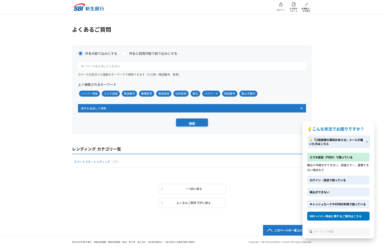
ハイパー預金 (89, 93)
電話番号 (129, 93)
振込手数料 (248, 93)
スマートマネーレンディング (97, 162)
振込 (195, 93)
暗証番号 (229, 93)
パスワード (211, 93)
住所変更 (181, 93)
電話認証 (163, 93)
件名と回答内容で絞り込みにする (153, 53)
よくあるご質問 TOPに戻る (193, 203)
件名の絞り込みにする (101, 53)
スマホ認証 (111, 93)
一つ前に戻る (193, 189)
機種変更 (146, 93)
